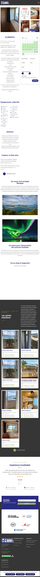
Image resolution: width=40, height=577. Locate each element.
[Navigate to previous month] (22, 38)
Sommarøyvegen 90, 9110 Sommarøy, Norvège (5, 545)
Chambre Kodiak (6, 440)
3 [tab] (20, 483)
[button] (34, 30)
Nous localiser (6, 549)
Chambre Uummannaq (7, 380)
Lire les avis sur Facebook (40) (29, 489)
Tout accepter (10, 574)
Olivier (11, 162)
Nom (31, 62)
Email (23, 67)
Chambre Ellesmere (26, 410)
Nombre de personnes (26, 71)
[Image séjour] (10, 339)
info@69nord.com (5, 552)
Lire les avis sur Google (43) (11, 489)
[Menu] (38, 2)
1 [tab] (18, 483)
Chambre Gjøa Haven (26, 350)
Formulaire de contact (6, 551)
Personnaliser (30, 574)
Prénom (23, 62)
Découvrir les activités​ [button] (10, 173)
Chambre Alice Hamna (7, 350)
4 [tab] (21, 483)
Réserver (35, 80)
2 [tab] (19, 483)
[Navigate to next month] (37, 38)
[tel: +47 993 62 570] (8, 556)
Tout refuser (20, 574)
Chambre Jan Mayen (7, 410)
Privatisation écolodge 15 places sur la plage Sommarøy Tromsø (29, 380)
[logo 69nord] (8, 540)
